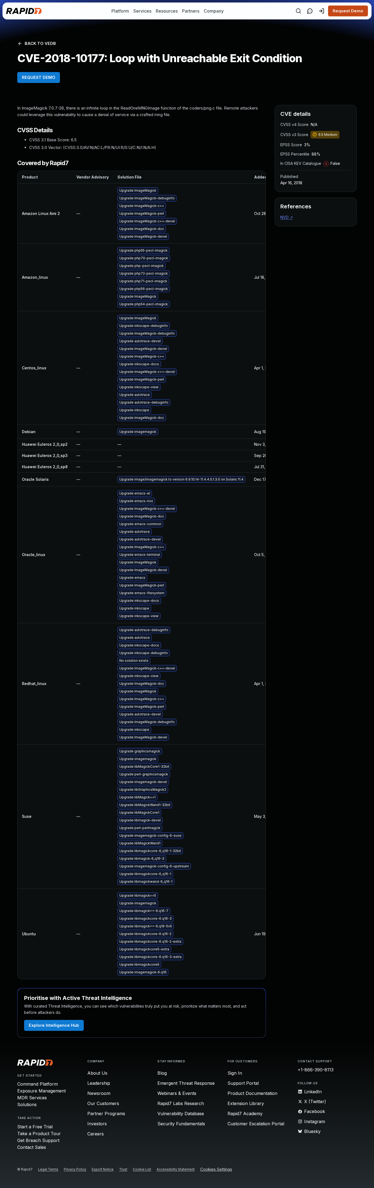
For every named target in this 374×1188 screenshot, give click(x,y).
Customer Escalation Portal (256, 1123)
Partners (190, 11)
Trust (123, 1169)
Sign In (235, 1073)
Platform (120, 11)
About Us (97, 1073)
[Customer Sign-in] (321, 11)
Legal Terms (48, 1169)
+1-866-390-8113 (315, 1069)
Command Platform (37, 1084)
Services (142, 11)
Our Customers (103, 1103)
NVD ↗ (286, 217)
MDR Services (32, 1097)
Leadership (98, 1083)
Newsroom (98, 1093)
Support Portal (243, 1083)
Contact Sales (31, 1147)
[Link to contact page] (310, 11)
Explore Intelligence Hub (54, 1025)
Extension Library (246, 1103)
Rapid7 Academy (245, 1113)
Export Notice (103, 1169)
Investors (97, 1123)
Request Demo (348, 10)
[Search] (298, 11)
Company (214, 11)
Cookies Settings (216, 1169)
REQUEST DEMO (38, 77)
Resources (167, 11)
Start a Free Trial (35, 1126)
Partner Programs (106, 1113)
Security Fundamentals (181, 1123)
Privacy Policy (75, 1169)
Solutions (27, 1104)
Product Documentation (252, 1093)
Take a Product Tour (39, 1133)
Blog (162, 1073)
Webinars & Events (176, 1093)
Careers (95, 1134)
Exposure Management (41, 1091)
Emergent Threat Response (186, 1083)
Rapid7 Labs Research (180, 1103)
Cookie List (142, 1169)
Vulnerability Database (180, 1113)
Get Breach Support (38, 1140)
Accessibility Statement (176, 1169)
